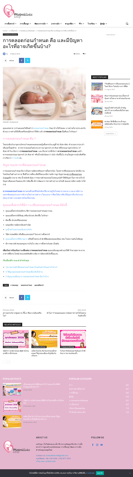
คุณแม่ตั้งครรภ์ (39, 285)
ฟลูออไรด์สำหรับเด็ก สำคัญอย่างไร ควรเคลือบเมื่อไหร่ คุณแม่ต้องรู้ (117, 110)
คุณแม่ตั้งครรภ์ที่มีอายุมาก (17, 239)
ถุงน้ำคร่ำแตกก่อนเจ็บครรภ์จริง (19, 229)
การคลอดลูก (14, 285)
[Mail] (101, 444)
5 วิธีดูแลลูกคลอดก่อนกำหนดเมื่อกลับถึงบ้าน (24, 272)
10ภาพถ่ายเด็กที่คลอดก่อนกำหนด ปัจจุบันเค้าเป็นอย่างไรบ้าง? (31, 267)
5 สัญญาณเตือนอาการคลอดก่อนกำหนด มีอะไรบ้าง (27, 276)
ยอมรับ (100, 473)
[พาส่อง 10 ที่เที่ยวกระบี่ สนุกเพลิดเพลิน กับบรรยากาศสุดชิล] (97, 124)
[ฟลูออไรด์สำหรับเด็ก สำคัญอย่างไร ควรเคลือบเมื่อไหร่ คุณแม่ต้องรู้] (97, 111)
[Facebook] (21, 60)
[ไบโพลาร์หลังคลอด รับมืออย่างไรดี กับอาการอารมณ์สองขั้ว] (73, 339)
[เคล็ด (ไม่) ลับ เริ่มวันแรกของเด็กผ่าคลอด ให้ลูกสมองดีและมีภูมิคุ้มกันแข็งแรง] (44, 339)
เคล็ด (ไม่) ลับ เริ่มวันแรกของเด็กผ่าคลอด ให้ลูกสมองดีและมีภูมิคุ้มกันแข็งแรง (44, 353)
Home (5, 31)
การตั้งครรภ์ (13, 31)
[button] (127, 24)
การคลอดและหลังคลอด (27, 31)
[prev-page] (4, 362)
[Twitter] (27, 60)
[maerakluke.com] (18, 11)
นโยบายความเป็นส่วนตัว (46, 461)
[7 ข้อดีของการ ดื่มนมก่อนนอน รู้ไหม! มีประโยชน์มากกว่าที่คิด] (97, 87)
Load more (110, 134)
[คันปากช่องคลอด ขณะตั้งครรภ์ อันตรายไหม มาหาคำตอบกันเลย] (97, 99)
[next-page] (8, 362)
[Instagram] (97, 444)
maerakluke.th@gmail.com (57, 455)
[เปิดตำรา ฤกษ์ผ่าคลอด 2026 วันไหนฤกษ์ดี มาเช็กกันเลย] (16, 339)
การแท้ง (15, 158)
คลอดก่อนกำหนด (41, 128)
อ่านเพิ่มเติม (90, 473)
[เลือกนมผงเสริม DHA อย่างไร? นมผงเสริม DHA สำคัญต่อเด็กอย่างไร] (12, 389)
